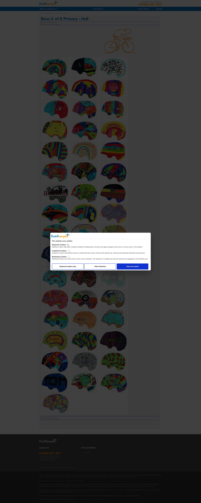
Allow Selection (100, 266)
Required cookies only (68, 266)
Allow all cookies (132, 266)
